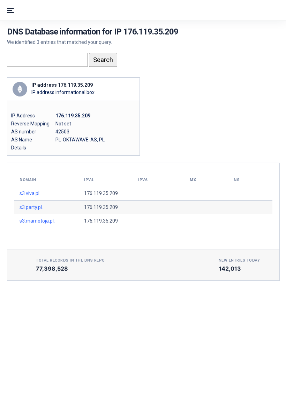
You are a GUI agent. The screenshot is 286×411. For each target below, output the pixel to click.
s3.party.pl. (31, 207)
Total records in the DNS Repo (70, 260)
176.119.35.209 (101, 193)
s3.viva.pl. (30, 193)
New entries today (239, 260)
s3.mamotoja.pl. (37, 221)
